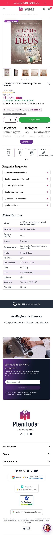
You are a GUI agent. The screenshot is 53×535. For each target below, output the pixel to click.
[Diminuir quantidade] (5, 119)
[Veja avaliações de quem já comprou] (26, 92)
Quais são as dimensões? (15, 199)
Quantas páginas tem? (14, 185)
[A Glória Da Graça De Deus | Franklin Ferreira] (16, 73)
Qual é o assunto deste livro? (17, 179)
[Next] (45, 3)
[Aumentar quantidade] (15, 119)
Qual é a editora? (12, 205)
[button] (11, 9)
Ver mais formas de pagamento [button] (14, 114)
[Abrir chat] (47, 528)
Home (4, 15)
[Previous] (8, 3)
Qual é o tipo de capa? (14, 192)
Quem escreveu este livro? (16, 172)
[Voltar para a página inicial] (26, 9)
